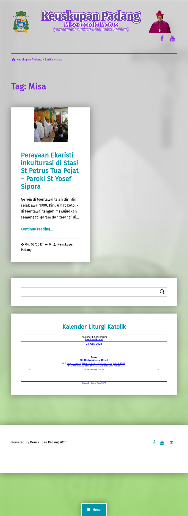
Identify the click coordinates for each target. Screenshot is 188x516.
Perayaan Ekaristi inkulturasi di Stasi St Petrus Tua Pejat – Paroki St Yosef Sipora (50, 171)
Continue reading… (37, 229)
